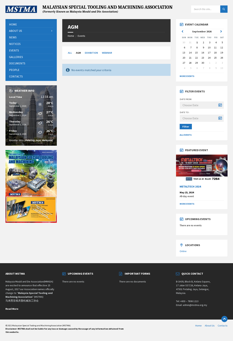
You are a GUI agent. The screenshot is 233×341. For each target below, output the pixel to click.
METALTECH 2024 (190, 186)
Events (81, 35)
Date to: (184, 112)
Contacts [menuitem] (16, 76)
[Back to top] (224, 319)
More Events (187, 76)
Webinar (107, 52)
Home (71, 35)
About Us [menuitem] (15, 31)
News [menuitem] (13, 37)
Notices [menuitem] (15, 44)
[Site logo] (21, 12)
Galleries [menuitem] (16, 57)
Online (183, 251)
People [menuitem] (14, 70)
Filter (185, 126)
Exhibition (91, 52)
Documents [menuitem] (17, 63)
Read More (11, 308)
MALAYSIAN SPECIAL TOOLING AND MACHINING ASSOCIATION (107, 9)
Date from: (186, 99)
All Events (185, 134)
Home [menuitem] (13, 24)
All (70, 52)
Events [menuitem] (14, 50)
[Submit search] (224, 9)
